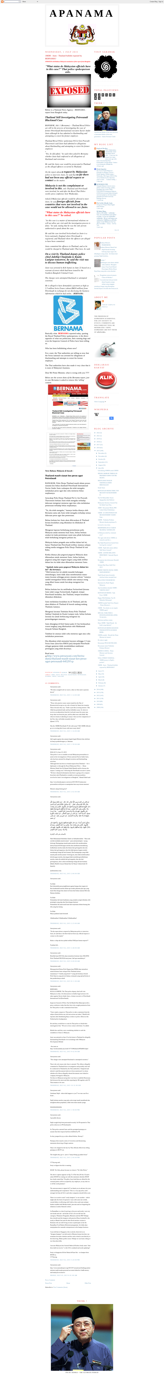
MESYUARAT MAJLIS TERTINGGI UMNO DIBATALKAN (105, 483)
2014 (98, 689)
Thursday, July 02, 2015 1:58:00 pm (65, 1110)
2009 (98, 704)
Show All (117, 230)
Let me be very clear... (104, 525)
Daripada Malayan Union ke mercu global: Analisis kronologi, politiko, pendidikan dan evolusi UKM (106, 187)
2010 (98, 701)
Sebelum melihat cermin (105, 620)
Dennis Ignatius (101, 169)
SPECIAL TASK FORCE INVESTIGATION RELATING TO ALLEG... (108, 615)
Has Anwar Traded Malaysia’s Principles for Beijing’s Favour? (105, 171)
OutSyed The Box (102, 148)
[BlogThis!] (74, 672)
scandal (48, 676)
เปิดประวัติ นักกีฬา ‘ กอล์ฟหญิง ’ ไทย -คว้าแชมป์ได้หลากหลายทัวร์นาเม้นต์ (106, 214)
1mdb (53, 674)
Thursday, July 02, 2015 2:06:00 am (65, 873)
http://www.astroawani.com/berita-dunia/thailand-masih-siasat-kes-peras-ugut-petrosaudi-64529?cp (66, 658)
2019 (98, 439)
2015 (98, 450)
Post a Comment (50, 1280)
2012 (98, 695)
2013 (98, 692)
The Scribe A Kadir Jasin (104, 203)
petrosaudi (82, 674)
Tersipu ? (103, 260)
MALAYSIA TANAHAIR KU (106, 580)
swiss (54, 676)
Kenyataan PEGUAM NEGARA (107, 643)
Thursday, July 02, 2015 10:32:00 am (65, 1085)
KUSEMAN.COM (102, 184)
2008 (98, 707)
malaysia (64, 674)
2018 (98, 442)
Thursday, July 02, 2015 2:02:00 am (65, 792)
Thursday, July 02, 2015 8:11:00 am (65, 981)
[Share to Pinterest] (81, 672)
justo (58, 674)
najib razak (72, 674)
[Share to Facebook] (79, 672)
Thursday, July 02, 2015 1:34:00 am (65, 731)
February (101, 683)
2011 (98, 698)
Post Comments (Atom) (60, 1287)
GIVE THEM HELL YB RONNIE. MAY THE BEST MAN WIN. (110, 152)
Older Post (88, 1283)
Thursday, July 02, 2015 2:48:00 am (65, 948)
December (101, 453)
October (100, 459)
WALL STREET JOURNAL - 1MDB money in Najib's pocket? (106, 660)
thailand (60, 676)
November (101, 456)
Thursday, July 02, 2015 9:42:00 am (65, 1051)
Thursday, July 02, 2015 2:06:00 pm (65, 1157)
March (100, 680)
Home (68, 1283)
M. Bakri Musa (101, 211)
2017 (98, 444)
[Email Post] (69, 672)
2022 (98, 433)
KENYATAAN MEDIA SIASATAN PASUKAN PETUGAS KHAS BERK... (108, 630)
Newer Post (48, 1283)
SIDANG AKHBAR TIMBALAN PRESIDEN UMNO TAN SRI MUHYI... (107, 476)
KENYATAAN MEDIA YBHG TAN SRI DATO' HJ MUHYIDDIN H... (108, 493)
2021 (98, 436)
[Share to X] (77, 672)
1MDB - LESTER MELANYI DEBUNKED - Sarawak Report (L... (108, 555)
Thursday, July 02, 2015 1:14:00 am (65, 695)
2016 (98, 447)
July (99, 468)
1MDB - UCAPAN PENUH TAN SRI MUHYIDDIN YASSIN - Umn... (107, 515)
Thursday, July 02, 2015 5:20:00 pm (65, 1260)
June (99, 671)
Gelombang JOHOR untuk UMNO (108, 470)
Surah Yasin (101, 488)
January (100, 686)
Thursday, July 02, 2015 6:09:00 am (65, 961)
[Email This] (72, 672)
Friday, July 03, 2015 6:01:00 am (63, 1275)
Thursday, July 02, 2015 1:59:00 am (65, 744)
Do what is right (102, 640)
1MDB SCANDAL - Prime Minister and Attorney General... (106, 653)
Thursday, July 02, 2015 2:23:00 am (65, 923)
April (100, 677)
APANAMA (82, 13)
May (99, 674)
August (100, 465)
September (101, 462)
